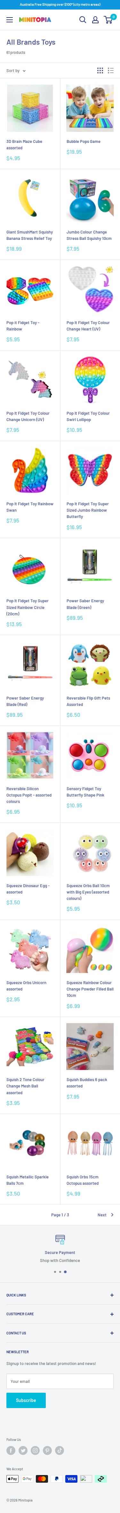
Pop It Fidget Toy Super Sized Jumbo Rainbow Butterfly (88, 510)
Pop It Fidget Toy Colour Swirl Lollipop (88, 416)
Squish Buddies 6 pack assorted (87, 1082)
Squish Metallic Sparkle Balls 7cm (27, 1180)
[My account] (95, 19)
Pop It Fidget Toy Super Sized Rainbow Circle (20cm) (27, 607)
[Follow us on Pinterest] (47, 1450)
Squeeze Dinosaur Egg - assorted (28, 888)
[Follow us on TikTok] (59, 1450)
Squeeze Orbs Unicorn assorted (26, 985)
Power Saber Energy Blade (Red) (25, 701)
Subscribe (26, 1400)
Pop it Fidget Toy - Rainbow (22, 325)
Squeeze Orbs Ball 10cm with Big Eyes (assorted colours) (88, 892)
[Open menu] (9, 19)
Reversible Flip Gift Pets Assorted (88, 701)
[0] (108, 20)
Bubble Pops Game (83, 141)
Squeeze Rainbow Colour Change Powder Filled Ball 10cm (90, 989)
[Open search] (82, 19)
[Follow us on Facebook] (10, 1450)
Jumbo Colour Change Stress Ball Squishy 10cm (89, 235)
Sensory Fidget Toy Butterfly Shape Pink (85, 791)
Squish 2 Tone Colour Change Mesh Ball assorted (25, 1086)
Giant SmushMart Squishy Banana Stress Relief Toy (29, 235)
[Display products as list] (111, 70)
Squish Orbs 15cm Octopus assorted (83, 1180)
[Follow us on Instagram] (35, 1450)
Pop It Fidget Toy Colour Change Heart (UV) (88, 325)
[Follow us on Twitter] (23, 1450)
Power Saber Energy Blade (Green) (85, 604)
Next (102, 1214)
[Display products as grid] (100, 70)
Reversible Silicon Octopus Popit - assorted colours (29, 795)
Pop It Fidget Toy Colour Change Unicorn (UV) (28, 416)
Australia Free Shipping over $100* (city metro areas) (60, 4)
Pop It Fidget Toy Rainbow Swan (29, 507)
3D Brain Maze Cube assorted (24, 144)
